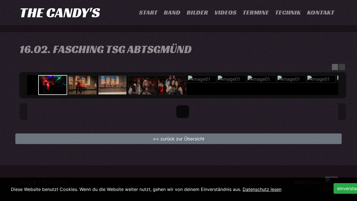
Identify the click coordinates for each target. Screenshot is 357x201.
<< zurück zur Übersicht (178, 139)
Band (172, 12)
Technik (288, 12)
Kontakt (320, 12)
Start (148, 12)
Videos (225, 12)
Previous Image (23, 111)
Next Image (342, 111)
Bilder (197, 12)
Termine (256, 12)
